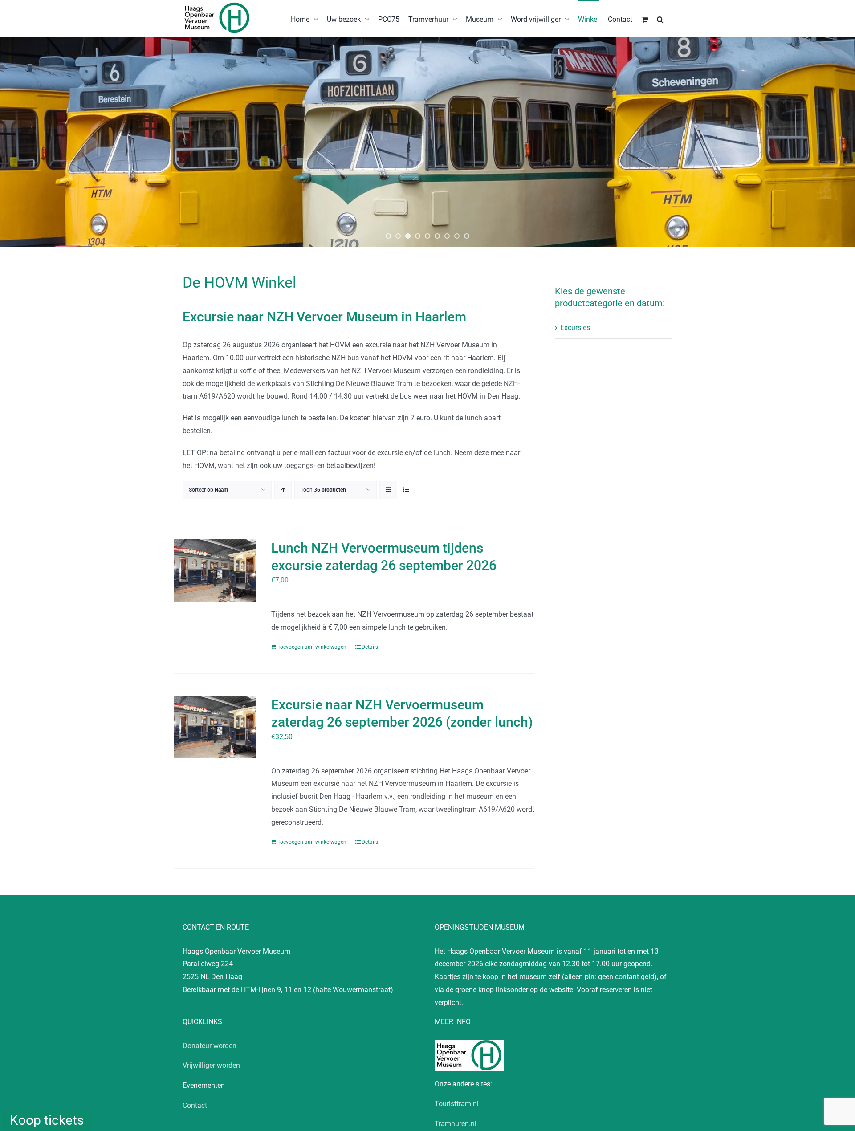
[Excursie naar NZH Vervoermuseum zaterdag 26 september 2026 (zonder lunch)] (215, 727)
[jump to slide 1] (388, 236)
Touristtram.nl (457, 1103)
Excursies (575, 327)
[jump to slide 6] (437, 236)
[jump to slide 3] (408, 236)
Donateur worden (209, 1045)
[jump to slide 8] (457, 236)
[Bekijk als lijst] (406, 490)
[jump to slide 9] (466, 236)
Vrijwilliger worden (211, 1065)
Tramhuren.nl (455, 1123)
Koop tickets (47, 1120)
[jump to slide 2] (398, 236)
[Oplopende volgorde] (283, 490)
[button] (660, 18)
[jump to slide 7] (447, 236)
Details (370, 647)
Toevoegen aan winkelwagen (311, 647)
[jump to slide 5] (427, 236)
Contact (195, 1105)
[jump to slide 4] (417, 236)
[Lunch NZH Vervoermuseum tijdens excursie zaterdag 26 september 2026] (215, 570)
